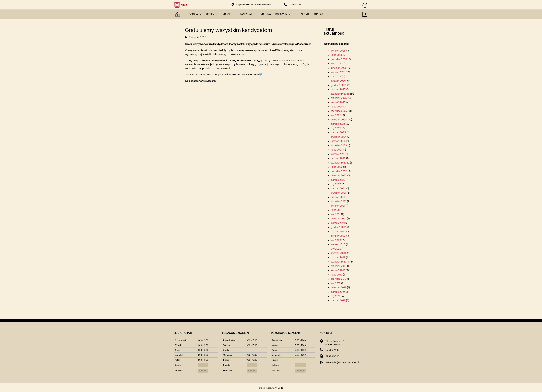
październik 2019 (340, 261)
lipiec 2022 (337, 166)
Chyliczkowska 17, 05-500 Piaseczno (253, 4)
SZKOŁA (193, 14)
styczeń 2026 (338, 80)
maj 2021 (335, 214)
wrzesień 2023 (339, 145)
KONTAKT (319, 14)
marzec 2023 (338, 154)
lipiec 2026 (337, 55)
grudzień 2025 (339, 85)
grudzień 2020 (339, 227)
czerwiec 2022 (339, 171)
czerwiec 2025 (339, 111)
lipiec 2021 (336, 210)
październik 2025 (340, 93)
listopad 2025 (338, 89)
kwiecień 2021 (338, 218)
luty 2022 (336, 184)
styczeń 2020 (338, 253)
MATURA (266, 14)
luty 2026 (336, 76)
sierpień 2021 (338, 205)
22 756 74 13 (295, 4)
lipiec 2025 (337, 106)
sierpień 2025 (338, 102)
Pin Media (279, 388)
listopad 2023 (338, 141)
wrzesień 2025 (339, 98)
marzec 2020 (338, 244)
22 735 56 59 (332, 356)
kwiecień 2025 (339, 119)
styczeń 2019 (338, 300)
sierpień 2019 (338, 270)
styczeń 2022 (338, 188)
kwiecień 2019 (338, 287)
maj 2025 (336, 115)
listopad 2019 (338, 257)
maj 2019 (336, 283)
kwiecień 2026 (339, 68)
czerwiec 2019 (339, 278)
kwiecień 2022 (339, 175)
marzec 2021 (338, 223)
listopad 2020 (338, 231)
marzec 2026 (338, 72)
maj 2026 (336, 63)
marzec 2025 (338, 123)
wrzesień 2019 (339, 266)
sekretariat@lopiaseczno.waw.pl (342, 362)
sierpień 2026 (338, 50)
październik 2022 (340, 162)
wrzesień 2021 (338, 201)
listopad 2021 (338, 197)
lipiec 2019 (336, 274)
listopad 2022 (338, 158)
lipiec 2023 (337, 149)
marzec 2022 (338, 179)
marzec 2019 (338, 291)
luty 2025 (336, 128)
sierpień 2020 (338, 235)
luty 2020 (336, 248)
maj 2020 (336, 240)
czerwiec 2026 (339, 59)
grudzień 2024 (339, 136)
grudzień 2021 (338, 192)
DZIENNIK (304, 14)
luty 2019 (336, 296)
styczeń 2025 (338, 132)
